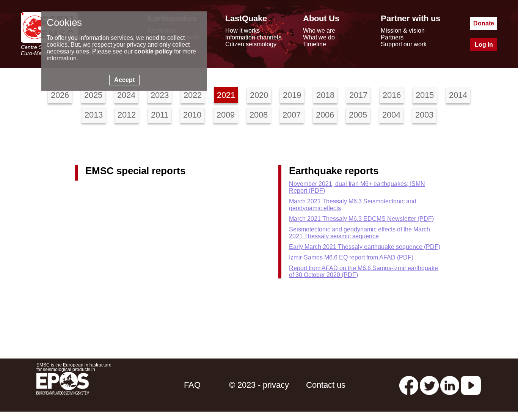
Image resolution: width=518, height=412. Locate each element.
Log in (484, 44)
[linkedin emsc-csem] (449, 385)
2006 (325, 115)
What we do (319, 37)
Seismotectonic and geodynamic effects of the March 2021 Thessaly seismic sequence (359, 232)
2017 (358, 95)
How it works (242, 30)
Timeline (314, 44)
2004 (391, 115)
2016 (392, 95)
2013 (94, 115)
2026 (60, 95)
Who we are (319, 30)
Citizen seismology (250, 44)
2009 (226, 115)
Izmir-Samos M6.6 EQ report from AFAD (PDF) (351, 257)
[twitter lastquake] (429, 385)
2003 (424, 115)
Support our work (404, 44)
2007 (292, 115)
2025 (93, 95)
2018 (325, 95)
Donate (483, 23)
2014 (458, 95)
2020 (259, 95)
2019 (292, 95)
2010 (192, 115)
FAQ (192, 385)
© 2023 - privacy (259, 385)
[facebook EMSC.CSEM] (408, 385)
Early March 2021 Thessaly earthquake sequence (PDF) (364, 247)
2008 (259, 115)
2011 (159, 115)
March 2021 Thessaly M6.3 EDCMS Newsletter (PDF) (361, 218)
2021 (226, 95)
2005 (358, 115)
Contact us (325, 385)
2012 (127, 115)
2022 (193, 95)
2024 (126, 95)
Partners (392, 37)
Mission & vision (403, 30)
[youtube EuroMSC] (471, 385)
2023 (160, 95)
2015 (425, 95)
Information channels (253, 37)
